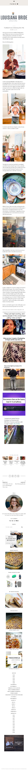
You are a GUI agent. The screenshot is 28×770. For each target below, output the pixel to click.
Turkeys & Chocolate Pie (14, 688)
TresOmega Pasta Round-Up (14, 668)
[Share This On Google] (18, 476)
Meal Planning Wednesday (14, 691)
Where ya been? (14, 693)
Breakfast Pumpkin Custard (14, 630)
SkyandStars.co (24, 768)
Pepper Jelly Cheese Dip (14, 649)
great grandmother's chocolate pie (14, 81)
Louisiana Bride (11, 768)
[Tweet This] (12, 476)
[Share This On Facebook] (10, 476)
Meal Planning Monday (14, 689)
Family (14, 25)
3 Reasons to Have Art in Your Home (14, 694)
